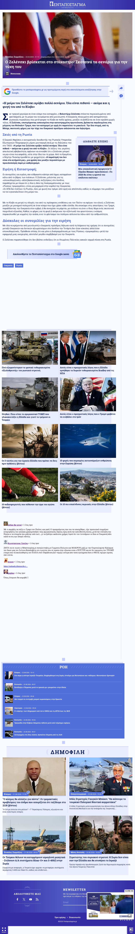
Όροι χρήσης (60, 917)
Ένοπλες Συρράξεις (14, 56)
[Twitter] (24, 899)
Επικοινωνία (74, 917)
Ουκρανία (8, 265)
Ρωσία (19, 265)
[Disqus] (59, 553)
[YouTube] (30, 899)
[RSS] (37, 899)
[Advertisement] (59, 301)
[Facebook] (17, 899)
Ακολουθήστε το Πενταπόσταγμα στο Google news (41, 254)
